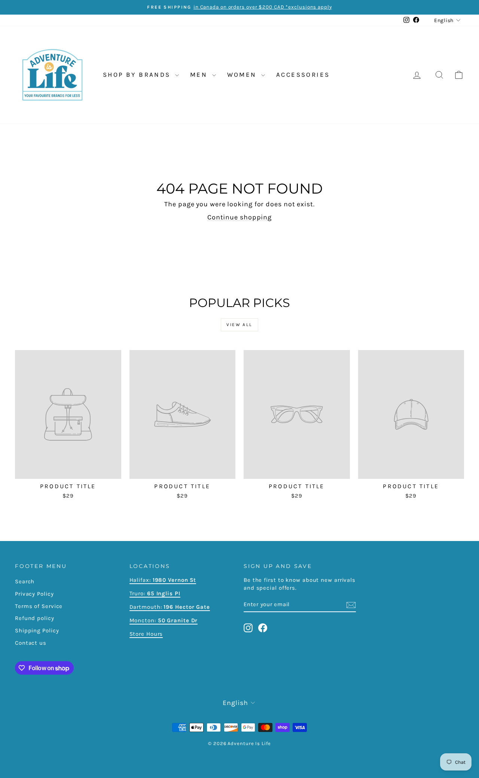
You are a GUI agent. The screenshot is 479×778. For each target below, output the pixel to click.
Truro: (154, 593)
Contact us (30, 642)
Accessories (303, 74)
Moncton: (163, 620)
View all (239, 324)
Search (24, 581)
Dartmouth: (169, 607)
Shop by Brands (138, 74)
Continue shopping (239, 217)
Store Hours (146, 633)
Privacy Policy (34, 593)
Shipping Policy (37, 630)
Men (200, 74)
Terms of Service (38, 606)
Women (243, 74)
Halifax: (141, 580)
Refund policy (34, 618)
